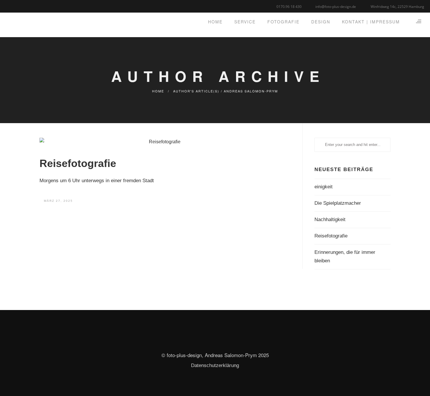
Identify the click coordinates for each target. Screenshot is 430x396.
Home (158, 91)
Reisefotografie (77, 163)
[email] (31, 5)
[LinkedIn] (17, 5)
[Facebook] (9, 5)
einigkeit (323, 187)
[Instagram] (24, 5)
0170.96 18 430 (289, 6)
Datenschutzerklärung (215, 365)
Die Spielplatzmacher (337, 203)
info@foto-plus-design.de (335, 6)
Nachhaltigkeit (329, 219)
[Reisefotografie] (162, 142)
